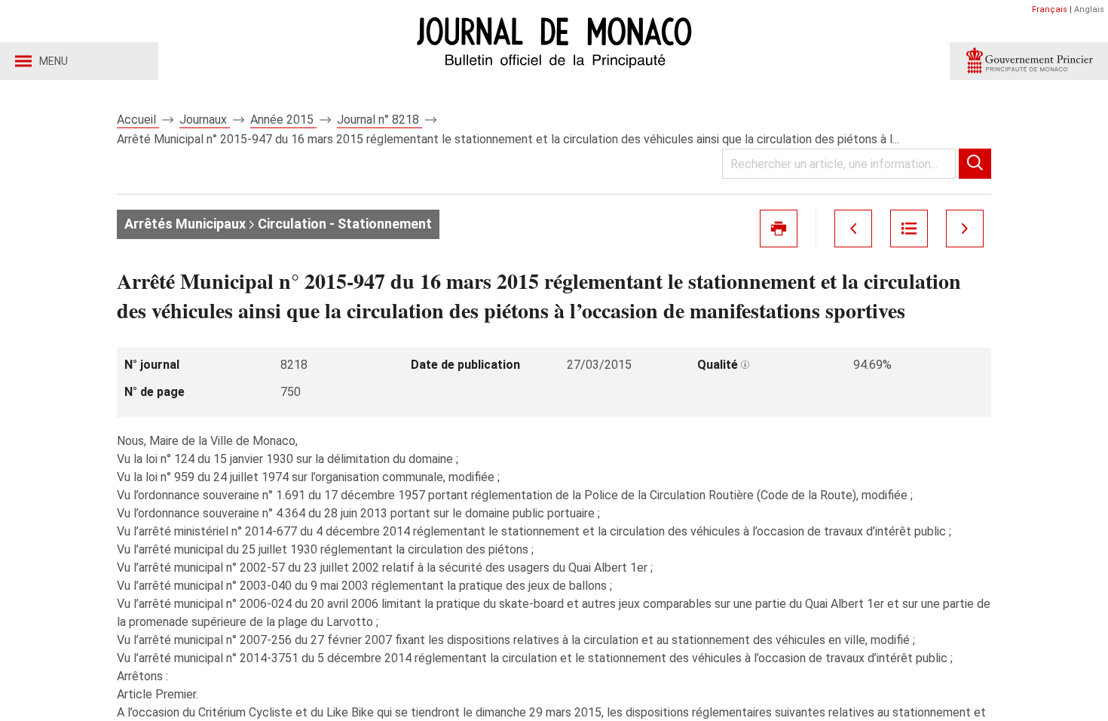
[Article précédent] (853, 228)
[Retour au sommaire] (909, 228)
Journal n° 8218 (379, 119)
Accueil (138, 119)
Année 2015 (283, 119)
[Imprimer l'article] (778, 228)
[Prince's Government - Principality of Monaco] (1029, 61)
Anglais (1089, 9)
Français (1049, 9)
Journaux (204, 119)
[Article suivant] (965, 228)
